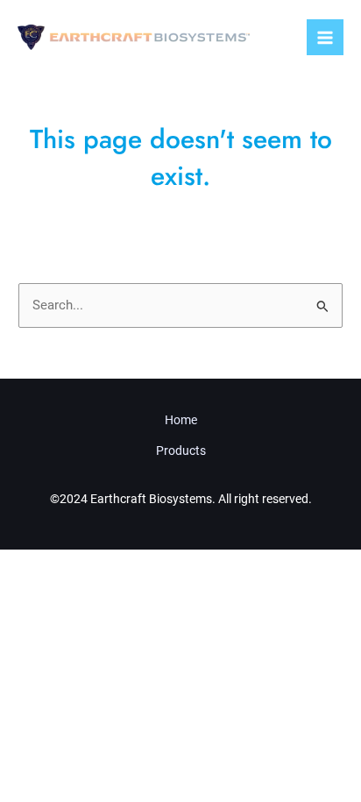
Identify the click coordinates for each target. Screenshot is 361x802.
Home (181, 420)
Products (181, 451)
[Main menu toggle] (325, 37)
